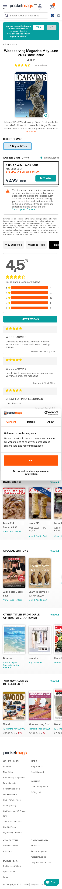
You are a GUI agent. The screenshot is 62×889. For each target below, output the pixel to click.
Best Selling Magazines (14, 777)
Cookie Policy (9, 827)
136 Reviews (41, 65)
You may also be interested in (15, 680)
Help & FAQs (37, 766)
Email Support (37, 772)
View (5, 531)
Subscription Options (23, 209)
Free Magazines (10, 783)
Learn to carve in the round (39, 591)
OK (31, 460)
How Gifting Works (39, 786)
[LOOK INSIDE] (31, 116)
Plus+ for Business (12, 800)
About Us (35, 846)
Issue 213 (34, 523)
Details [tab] (31, 421)
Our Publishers (10, 794)
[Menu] (5, 6)
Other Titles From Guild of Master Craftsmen (21, 614)
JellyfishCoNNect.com (41, 862)
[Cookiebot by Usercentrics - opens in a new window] (44, 413)
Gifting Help (36, 792)
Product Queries (10, 846)
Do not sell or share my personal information (31, 472)
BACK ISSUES (12, 482)
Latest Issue (11, 44)
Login (5, 877)
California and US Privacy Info (15, 813)
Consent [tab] (11, 421)
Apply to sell (9, 871)
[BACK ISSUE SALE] (40, 518)
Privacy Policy (9, 805)
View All (54, 482)
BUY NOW (45, 178)
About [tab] (50, 421)
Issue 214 (8, 523)
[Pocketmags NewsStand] (21, 6)
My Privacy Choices (12, 832)
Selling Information (12, 866)
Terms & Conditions (12, 821)
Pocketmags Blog (11, 789)
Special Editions (15, 550)
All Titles (7, 766)
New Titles (8, 772)
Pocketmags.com (39, 851)
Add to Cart (16, 531)
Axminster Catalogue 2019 (13, 591)
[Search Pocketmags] (6, 16)
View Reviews (30, 319)
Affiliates (7, 851)
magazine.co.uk (38, 857)
